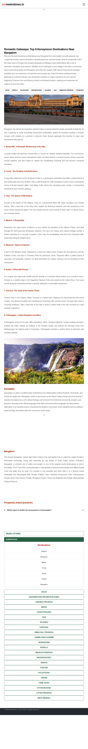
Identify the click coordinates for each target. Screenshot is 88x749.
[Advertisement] (44, 26)
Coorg (44, 568)
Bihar (44, 607)
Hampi (44, 573)
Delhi (7, 90)
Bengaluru (44, 557)
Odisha (44, 663)
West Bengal (44, 698)
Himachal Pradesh (66, 90)
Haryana (44, 627)
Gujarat (48, 90)
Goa (55, 90)
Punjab (44, 668)
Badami (44, 551)
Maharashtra (36, 90)
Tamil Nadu (43, 683)
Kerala (15, 90)
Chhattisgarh (44, 612)
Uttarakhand (81, 90)
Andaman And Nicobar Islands (44, 597)
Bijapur (44, 562)
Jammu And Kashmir (44, 637)
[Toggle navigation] (84, 4)
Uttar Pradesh (44, 693)
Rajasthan (24, 90)
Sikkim (44, 678)
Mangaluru (44, 584)
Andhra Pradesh (43, 602)
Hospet (44, 579)
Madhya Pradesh (44, 652)
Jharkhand (44, 642)
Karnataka (11, 539)
